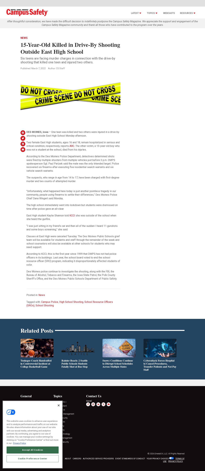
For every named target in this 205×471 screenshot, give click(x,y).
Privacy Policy (19, 443)
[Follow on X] (103, 404)
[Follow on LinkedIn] (98, 404)
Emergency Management (63, 414)
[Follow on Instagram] (93, 404)
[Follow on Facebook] (88, 404)
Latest (135, 13)
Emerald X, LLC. (161, 454)
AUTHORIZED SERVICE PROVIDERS (98, 459)
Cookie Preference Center (32, 458)
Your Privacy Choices (158, 459)
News (24, 37)
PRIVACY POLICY (175, 461)
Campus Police (49, 301)
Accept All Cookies (32, 450)
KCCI (72, 215)
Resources (186, 13)
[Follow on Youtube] (109, 404)
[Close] (58, 405)
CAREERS (77, 459)
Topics (151, 13)
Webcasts (169, 13)
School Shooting (45, 305)
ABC (72, 145)
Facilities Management (62, 438)
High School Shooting (71, 301)
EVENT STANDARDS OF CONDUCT (130, 459)
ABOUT (68, 459)
